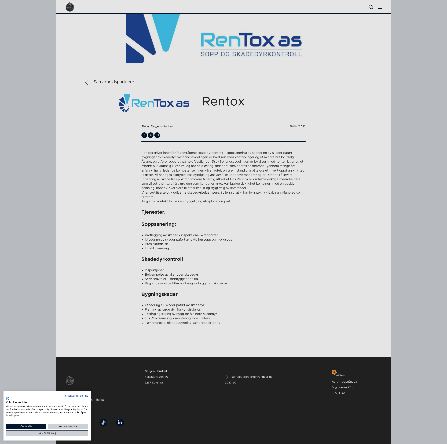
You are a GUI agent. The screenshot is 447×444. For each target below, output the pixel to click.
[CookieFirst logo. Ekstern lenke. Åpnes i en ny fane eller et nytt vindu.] (7, 398)
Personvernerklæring (76, 395)
